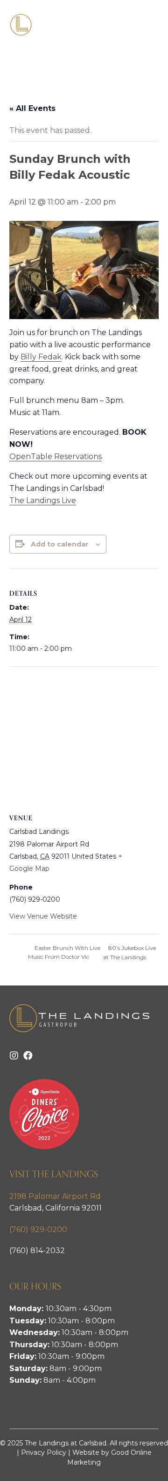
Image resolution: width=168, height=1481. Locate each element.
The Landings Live (42, 500)
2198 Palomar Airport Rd (55, 1196)
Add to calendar (59, 544)
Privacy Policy (43, 1452)
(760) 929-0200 (38, 1229)
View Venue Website (43, 916)
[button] (14, 1055)
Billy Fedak (41, 356)
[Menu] (148, 25)
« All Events (32, 108)
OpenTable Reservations (55, 456)
